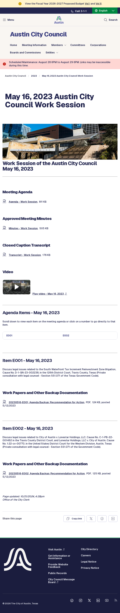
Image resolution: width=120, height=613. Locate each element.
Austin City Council (15, 75)
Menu (11, 19)
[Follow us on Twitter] (89, 601)
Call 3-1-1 (81, 11)
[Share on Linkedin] (113, 518)
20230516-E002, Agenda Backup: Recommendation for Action (47, 473)
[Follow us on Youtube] (107, 601)
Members (57, 45)
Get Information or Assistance (59, 557)
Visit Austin (55, 549)
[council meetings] (60, 158)
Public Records (57, 573)
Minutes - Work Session (23, 228)
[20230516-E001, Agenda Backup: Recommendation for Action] (5, 402)
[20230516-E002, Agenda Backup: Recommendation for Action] (5, 473)
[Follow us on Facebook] (72, 601)
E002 (66, 335)
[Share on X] (91, 518)
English (103, 10)
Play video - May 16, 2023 (48, 293)
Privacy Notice (90, 568)
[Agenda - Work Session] (5, 201)
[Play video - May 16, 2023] (16, 293)
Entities (50, 52)
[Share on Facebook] (102, 518)
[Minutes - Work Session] (5, 228)
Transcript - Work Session (25, 255)
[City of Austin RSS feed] (116, 601)
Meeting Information (34, 45)
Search (113, 19)
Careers (86, 555)
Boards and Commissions (25, 52)
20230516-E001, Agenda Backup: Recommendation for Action (46, 402)
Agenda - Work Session (23, 201)
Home (13, 45)
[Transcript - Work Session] (5, 255)
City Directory (89, 549)
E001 (9, 335)
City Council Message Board (61, 581)
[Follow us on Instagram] (80, 601)
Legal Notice (88, 562)
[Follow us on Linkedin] (98, 601)
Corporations (98, 45)
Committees (77, 45)
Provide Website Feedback (58, 565)
